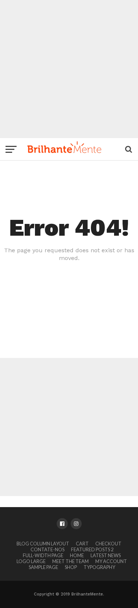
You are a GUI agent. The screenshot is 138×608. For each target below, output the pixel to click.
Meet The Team (70, 561)
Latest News (106, 555)
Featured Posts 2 (92, 549)
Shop (71, 567)
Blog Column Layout (43, 544)
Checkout (108, 544)
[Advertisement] (69, 69)
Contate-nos (47, 549)
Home (77, 555)
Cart (82, 544)
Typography (99, 567)
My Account (111, 561)
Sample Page (43, 567)
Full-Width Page (43, 555)
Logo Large (31, 561)
